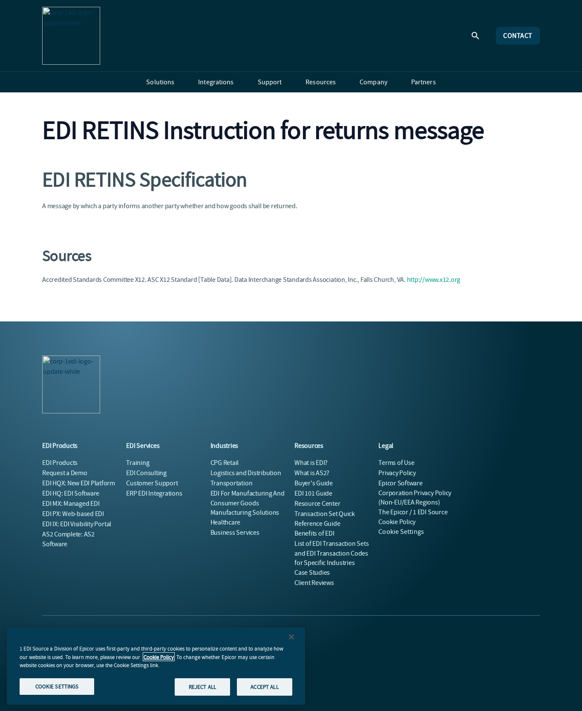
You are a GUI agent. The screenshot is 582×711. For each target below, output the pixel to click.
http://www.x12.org (434, 279)
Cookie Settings (401, 532)
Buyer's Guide (313, 483)
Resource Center (317, 503)
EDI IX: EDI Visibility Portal (76, 524)
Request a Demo (64, 473)
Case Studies (312, 572)
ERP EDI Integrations (154, 493)
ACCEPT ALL (264, 686)
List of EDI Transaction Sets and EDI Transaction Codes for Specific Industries (331, 553)
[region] (156, 666)
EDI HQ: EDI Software (70, 493)
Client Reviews (314, 583)
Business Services (234, 532)
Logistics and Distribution (245, 473)
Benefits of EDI (314, 533)
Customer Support (152, 483)
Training (137, 463)
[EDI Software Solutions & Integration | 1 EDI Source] (71, 36)
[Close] (291, 637)
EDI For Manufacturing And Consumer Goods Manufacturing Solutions (247, 503)
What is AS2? (311, 473)
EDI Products (60, 463)
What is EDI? (311, 463)
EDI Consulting (146, 473)
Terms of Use (396, 463)
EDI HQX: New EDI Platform (78, 483)
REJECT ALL (202, 686)
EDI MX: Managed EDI (70, 503)
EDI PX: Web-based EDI (73, 514)
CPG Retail (224, 463)
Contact (518, 36)
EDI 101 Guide (313, 493)
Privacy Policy (397, 473)
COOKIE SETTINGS (57, 686)
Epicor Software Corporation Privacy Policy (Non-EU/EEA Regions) (414, 493)
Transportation (231, 483)
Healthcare (225, 522)
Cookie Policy (159, 656)
